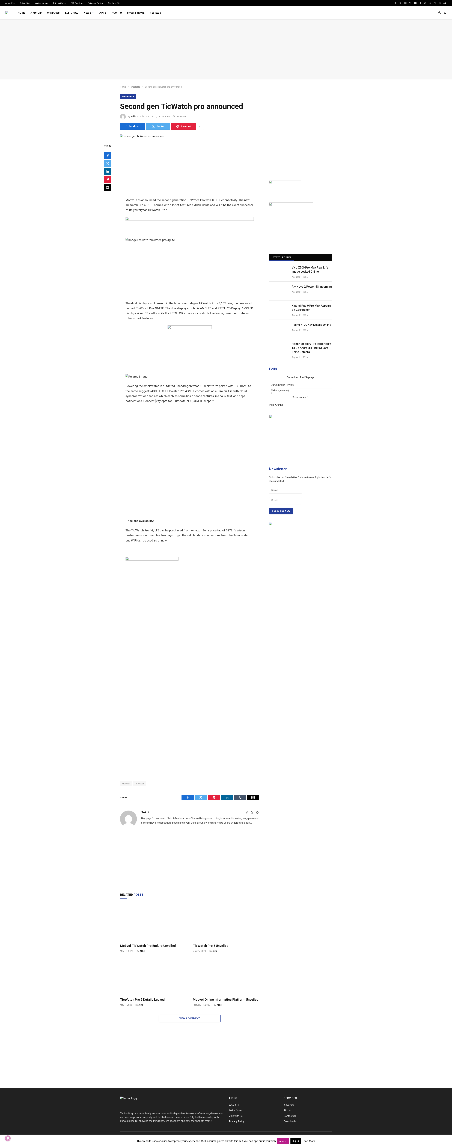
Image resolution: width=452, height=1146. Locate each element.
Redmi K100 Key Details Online (311, 324)
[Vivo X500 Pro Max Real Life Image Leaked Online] (279, 272)
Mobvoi (126, 783)
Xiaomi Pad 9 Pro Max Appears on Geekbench (312, 307)
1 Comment (164, 116)
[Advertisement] (226, 49)
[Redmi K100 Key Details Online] (279, 329)
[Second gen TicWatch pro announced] (142, 136)
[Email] (107, 187)
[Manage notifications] (8, 1138)
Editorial (71, 12)
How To (117, 12)
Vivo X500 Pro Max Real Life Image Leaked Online (310, 269)
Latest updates (281, 257)
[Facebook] (107, 155)
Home (21, 12)
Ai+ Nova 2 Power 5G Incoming (312, 286)
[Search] (445, 13)
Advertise (25, 3)
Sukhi (133, 116)
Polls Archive (276, 404)
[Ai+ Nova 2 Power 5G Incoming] (279, 291)
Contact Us (114, 3)
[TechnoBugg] (7, 13)
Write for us (41, 3)
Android (36, 12)
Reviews (155, 12)
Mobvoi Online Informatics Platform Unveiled (225, 999)
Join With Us (59, 3)
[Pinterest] (107, 179)
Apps (102, 12)
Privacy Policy (95, 3)
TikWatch (139, 783)
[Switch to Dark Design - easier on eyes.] (440, 12)
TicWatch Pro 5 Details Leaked (142, 999)
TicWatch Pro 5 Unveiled (210, 946)
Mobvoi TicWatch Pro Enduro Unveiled (148, 946)
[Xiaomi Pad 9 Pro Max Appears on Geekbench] (279, 310)
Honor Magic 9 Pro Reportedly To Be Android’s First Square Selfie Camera (311, 348)
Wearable (128, 96)
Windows (53, 12)
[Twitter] (107, 163)
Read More (309, 1141)
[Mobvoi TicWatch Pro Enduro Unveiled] (153, 922)
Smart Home (135, 12)
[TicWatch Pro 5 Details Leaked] (153, 976)
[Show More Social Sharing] (200, 126)
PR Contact (77, 3)
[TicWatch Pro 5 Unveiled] (226, 922)
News (87, 12)
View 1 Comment (189, 1018)
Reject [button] (296, 1141)
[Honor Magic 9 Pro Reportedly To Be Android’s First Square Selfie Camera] (279, 348)
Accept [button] (283, 1141)
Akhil (142, 951)
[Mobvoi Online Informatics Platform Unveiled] (226, 976)
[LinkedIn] (107, 171)
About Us (10, 3)
